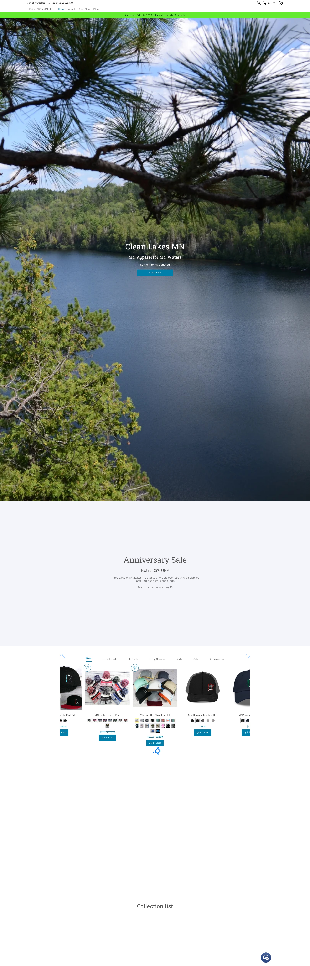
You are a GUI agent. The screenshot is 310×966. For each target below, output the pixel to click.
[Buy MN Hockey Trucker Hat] (203, 688)
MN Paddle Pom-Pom (107, 715)
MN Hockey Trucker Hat (202, 715)
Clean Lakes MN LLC (40, 8)
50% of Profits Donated (38, 3)
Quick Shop (59, 732)
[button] (269, 3)
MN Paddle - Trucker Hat (155, 715)
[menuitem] (259, 3)
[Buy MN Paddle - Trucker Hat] (155, 688)
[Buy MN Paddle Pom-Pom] (107, 688)
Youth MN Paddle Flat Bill (60, 715)
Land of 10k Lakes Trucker (135, 577)
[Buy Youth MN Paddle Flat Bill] (60, 688)
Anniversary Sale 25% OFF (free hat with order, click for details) (155, 15)
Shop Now (155, 272)
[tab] (88, 659)
